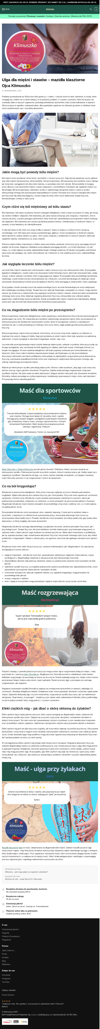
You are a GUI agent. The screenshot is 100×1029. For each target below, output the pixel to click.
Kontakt (5, 957)
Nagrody (5, 933)
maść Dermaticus (31, 674)
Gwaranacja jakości (10, 929)
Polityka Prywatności (11, 936)
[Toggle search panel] (91, 9)
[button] (96, 9)
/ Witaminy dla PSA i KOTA (81, 16)
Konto (4, 954)
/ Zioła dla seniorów (62, 16)
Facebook (6, 975)
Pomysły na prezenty (17, 16)
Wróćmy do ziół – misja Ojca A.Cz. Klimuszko (23, 879)
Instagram (6, 978)
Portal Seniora (8, 995)
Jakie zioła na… (8, 950)
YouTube (5, 982)
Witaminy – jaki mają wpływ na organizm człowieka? (26, 872)
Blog (4, 961)
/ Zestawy (49, 16)
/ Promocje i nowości (35, 16)
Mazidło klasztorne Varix (12, 848)
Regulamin (6, 940)
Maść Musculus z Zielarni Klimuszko (17, 469)
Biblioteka (6, 964)
